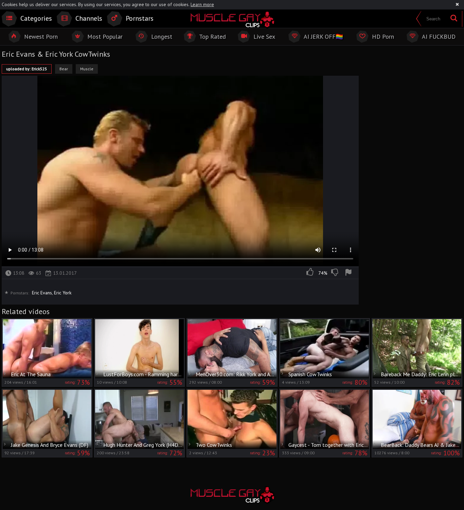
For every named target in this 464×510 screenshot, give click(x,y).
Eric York (62, 293)
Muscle (86, 68)
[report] (349, 273)
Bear (63, 68)
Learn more (202, 4)
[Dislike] (335, 273)
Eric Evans (42, 293)
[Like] (310, 273)
